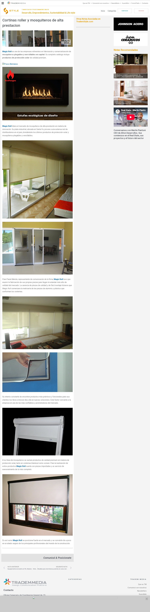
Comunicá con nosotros (100, 3)
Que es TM (86, 3)
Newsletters (115, 3)
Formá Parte (135, 3)
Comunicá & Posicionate (57, 557)
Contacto (145, 3)
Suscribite (125, 3)
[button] (3, 3)
